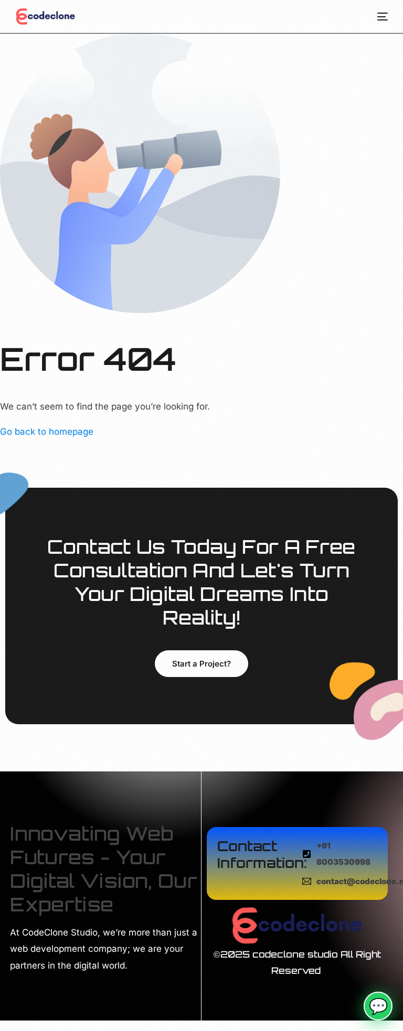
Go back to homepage (46, 431)
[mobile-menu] (378, 16)
